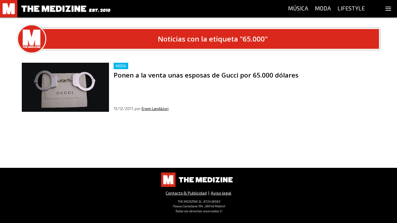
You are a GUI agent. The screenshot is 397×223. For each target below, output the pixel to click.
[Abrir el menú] (388, 8)
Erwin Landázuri (155, 108)
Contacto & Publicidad (186, 192)
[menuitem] (298, 8)
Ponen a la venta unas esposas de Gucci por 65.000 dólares (175, 66)
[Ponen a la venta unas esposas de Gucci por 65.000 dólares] (65, 87)
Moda (121, 66)
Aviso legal (221, 192)
